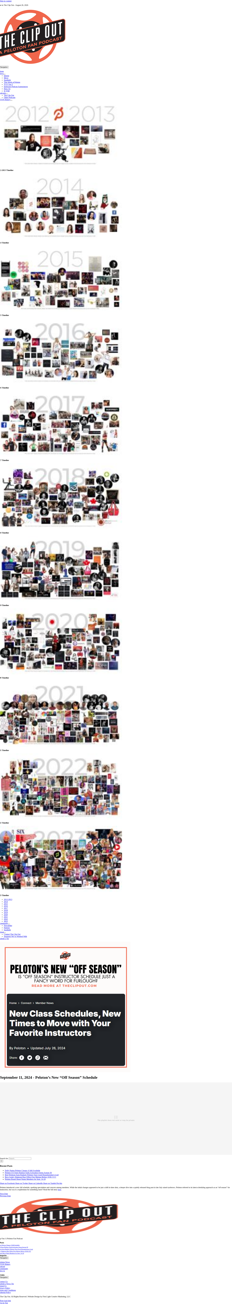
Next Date (4, 1194)
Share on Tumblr (49, 1183)
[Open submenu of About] (5, 932)
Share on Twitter (21, 1183)
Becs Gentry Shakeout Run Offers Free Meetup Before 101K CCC (30, 1177)
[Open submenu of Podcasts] (7, 93)
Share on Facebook (7, 1183)
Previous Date (5, 1196)
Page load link (5, 1301)
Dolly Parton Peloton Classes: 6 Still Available (22, 1170)
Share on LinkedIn (35, 1183)
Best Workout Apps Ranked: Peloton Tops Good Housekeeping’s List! (32, 1175)
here (59, 1190)
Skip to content (5, 1)
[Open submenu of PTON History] (11, 100)
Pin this (59, 1183)
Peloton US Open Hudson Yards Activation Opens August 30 (28, 1173)
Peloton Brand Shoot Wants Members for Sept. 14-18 (25, 1179)
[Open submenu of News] (4, 74)
